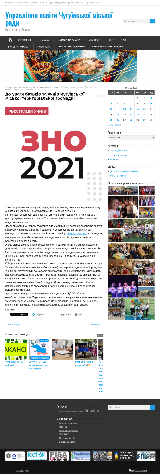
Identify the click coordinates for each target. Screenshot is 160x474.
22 (137, 114)
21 (131, 114)
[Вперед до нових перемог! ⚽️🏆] (86, 349)
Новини (114, 159)
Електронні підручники (72, 46)
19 (118, 114)
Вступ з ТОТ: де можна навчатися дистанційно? (38, 365)
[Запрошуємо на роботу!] (17, 349)
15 (137, 109)
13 (124, 109)
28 (131, 120)
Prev (8, 455)
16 (144, 109)
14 (131, 109)
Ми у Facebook (118, 175)
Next (152, 455)
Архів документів (118, 150)
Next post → (97, 324)
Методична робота (69, 40)
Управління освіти (68, 423)
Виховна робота (18, 46)
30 (144, 120)
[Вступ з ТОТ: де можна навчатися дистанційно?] (40, 349)
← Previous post (13, 324)
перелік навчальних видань (107, 46)
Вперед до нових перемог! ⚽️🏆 (84, 363)
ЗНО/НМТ (94, 40)
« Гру (110, 124)
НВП (110, 40)
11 (111, 109)
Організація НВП (67, 438)
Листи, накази (120, 155)
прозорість (43, 46)
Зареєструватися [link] (77, 233)
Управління (24, 40)
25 (111, 120)
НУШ (123, 39)
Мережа (44, 40)
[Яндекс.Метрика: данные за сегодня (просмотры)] (138, 470)
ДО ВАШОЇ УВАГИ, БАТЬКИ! (124, 171)
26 (118, 120)
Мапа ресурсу (22, 471)
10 (151, 103)
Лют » (118, 124)
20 (124, 114)
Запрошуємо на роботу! (13, 363)
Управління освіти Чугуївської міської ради (58, 18)
